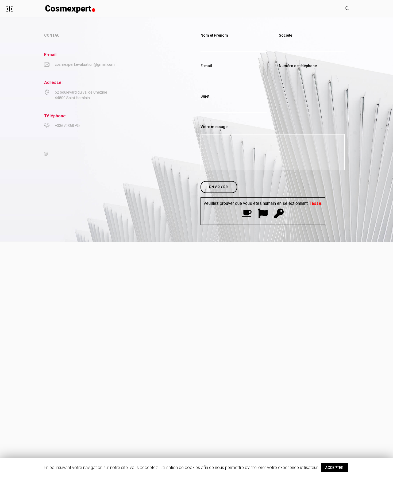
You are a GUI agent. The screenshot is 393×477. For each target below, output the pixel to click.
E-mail (206, 66)
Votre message (214, 127)
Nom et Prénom (214, 35)
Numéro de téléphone (298, 66)
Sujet (205, 96)
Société (285, 35)
